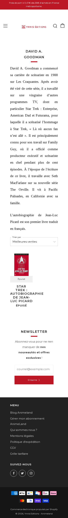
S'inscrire (32, 380)
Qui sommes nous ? (23, 430)
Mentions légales (22, 436)
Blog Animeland (21, 412)
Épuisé (21, 279)
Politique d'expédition (25, 442)
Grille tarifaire (19, 453)
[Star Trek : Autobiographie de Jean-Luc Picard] (21, 265)
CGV (13, 447)
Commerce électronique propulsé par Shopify (34, 509)
